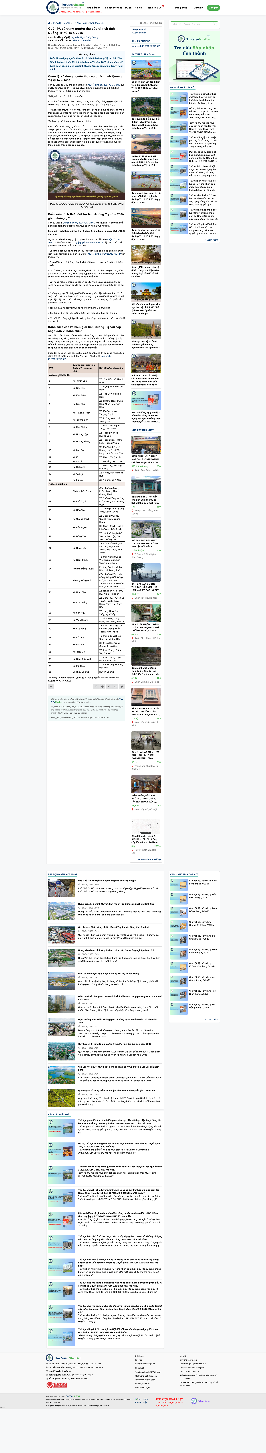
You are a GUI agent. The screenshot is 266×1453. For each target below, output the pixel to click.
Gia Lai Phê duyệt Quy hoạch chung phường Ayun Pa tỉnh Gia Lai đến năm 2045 (118, 1068)
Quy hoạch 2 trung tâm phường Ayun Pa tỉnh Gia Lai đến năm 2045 (114, 1044)
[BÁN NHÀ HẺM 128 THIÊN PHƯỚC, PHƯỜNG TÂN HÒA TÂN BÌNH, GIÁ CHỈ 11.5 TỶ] (146, 705)
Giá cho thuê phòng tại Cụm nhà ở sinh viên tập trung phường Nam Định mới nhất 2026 (119, 998)
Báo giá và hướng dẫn (145, 1364)
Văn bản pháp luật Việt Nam (148, 1372)
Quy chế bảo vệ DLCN (189, 1371)
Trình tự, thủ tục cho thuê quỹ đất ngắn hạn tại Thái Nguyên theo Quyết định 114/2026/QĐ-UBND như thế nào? (202, 127)
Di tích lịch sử (138, 29)
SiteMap (139, 1360)
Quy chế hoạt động (188, 1360)
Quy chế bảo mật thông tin (192, 1367)
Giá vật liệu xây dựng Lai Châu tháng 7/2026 (202, 937)
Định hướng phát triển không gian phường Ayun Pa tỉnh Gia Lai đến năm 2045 (117, 1021)
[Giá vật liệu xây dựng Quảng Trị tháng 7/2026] (179, 926)
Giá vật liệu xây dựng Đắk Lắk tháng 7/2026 (202, 896)
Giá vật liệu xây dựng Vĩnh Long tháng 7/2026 (203, 882)
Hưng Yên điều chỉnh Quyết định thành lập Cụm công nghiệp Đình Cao (116, 903)
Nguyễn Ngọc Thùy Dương (85, 37)
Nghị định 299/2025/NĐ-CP (145, 46)
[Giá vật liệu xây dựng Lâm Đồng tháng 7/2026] (179, 912)
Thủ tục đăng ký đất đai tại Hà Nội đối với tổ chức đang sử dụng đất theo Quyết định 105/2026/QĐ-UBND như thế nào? (203, 229)
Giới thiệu (139, 1356)
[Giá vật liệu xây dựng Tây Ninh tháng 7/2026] (179, 995)
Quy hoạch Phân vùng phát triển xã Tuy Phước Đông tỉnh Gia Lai (113, 927)
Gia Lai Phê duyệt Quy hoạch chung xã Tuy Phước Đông (108, 973)
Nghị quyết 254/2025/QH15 (88, 242)
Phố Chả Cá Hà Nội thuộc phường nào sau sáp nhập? (107, 880)
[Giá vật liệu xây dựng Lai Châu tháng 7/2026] (179, 940)
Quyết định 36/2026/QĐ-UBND (104, 84)
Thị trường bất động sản (146, 1376)
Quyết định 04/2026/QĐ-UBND (79, 222)
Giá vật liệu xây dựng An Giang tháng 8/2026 (202, 979)
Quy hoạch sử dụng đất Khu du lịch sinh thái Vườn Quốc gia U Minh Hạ (116, 1090)
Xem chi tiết (139, 32)
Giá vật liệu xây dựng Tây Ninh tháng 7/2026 (202, 992)
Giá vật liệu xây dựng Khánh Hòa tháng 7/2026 (202, 965)
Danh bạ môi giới (142, 1387)
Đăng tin (213, 7)
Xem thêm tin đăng (151, 859)
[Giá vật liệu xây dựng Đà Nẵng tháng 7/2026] (179, 1009)
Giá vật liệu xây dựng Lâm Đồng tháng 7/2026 (203, 910)
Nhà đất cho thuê (112, 7)
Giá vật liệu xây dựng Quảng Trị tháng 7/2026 (201, 923)
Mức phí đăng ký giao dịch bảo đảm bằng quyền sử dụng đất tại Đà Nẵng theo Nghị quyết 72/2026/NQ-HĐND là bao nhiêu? (203, 156)
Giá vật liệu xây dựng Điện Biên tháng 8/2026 (203, 951)
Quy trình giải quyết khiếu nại (193, 1364)
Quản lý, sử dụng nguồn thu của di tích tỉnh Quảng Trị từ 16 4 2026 (86, 58)
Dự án (128, 7)
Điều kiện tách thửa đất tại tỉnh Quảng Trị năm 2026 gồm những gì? (86, 62)
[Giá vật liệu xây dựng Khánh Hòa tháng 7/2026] (179, 967)
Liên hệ (183, 1356)
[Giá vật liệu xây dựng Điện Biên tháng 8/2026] (179, 954)
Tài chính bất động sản (145, 1380)
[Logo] (52, 8)
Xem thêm (212, 239)
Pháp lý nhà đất (61, 23)
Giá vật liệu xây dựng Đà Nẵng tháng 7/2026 (202, 1006)
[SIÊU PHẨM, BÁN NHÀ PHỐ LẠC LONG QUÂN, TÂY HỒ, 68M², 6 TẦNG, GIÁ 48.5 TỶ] (146, 792)
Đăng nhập (181, 7)
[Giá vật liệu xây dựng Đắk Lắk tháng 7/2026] (179, 899)
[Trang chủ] (49, 23)
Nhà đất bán (93, 7)
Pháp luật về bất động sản (90, 23)
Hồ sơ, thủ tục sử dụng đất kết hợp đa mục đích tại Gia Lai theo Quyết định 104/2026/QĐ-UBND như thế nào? (203, 113)
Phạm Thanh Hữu (82, 40)
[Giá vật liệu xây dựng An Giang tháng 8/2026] (179, 981)
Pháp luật (139, 1368)
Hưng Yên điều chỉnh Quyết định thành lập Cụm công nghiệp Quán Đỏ (116, 950)
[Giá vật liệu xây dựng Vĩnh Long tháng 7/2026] (179, 885)
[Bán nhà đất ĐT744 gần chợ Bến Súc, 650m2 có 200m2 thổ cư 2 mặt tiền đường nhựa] (146, 493)
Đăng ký (198, 7)
